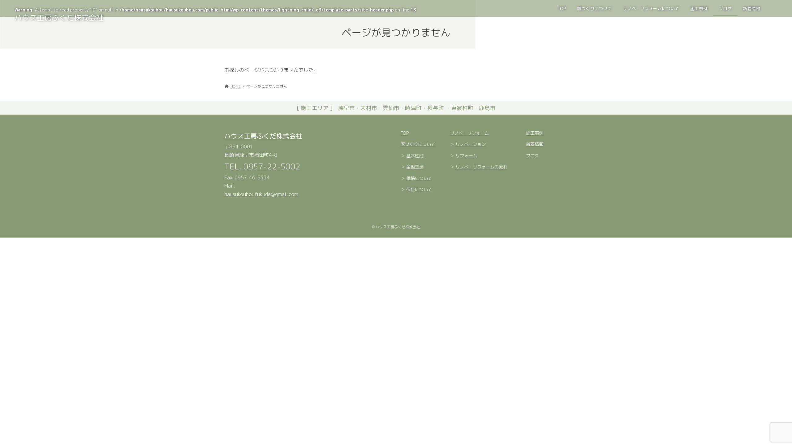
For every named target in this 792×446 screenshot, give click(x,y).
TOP (405, 133)
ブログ (532, 156)
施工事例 (534, 133)
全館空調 (415, 167)
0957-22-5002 (271, 166)
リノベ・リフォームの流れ (481, 167)
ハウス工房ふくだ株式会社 (263, 136)
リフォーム (466, 156)
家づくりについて (418, 145)
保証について (419, 190)
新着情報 (534, 145)
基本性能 (415, 156)
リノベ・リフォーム (469, 133)
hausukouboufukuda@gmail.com (261, 194)
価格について (419, 178)
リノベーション (470, 145)
